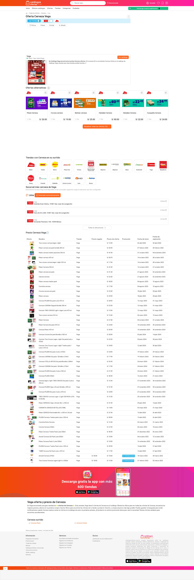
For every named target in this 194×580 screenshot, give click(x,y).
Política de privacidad (94, 568)
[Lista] (166, 3)
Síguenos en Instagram (66, 543)
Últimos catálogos (38, 8)
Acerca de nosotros (31, 550)
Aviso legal (69, 568)
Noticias (28, 554)
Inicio (28, 8)
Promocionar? (30, 541)
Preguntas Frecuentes (32, 538)
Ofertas (50, 8)
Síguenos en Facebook (66, 540)
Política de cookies (107, 568)
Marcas (28, 545)
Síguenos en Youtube (65, 545)
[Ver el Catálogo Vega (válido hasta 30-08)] (36, 72)
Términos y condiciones (80, 568)
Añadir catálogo (30, 552)
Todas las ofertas (34, 13)
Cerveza (43, 13)
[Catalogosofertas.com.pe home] (34, 3)
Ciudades (76, 8)
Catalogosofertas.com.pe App (35, 548)
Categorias (67, 8)
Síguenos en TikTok (65, 547)
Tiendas (58, 8)
